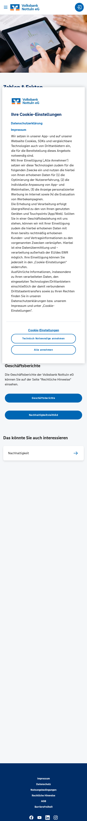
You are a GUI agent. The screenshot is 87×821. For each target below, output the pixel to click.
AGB (43, 801)
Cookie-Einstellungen (43, 330)
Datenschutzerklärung (26, 123)
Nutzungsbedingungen (43, 790)
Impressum (43, 778)
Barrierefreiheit (44, 806)
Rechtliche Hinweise (43, 795)
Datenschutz (43, 784)
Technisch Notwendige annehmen (43, 338)
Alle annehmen (43, 349)
